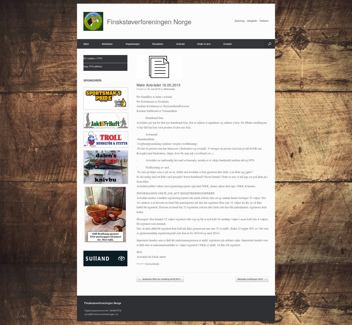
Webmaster (169, 88)
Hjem (86, 44)
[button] (269, 44)
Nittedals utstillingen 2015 (252, 279)
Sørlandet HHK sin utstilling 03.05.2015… (160, 279)
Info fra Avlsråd (152, 263)
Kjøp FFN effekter (92, 66)
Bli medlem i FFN (92, 58)
